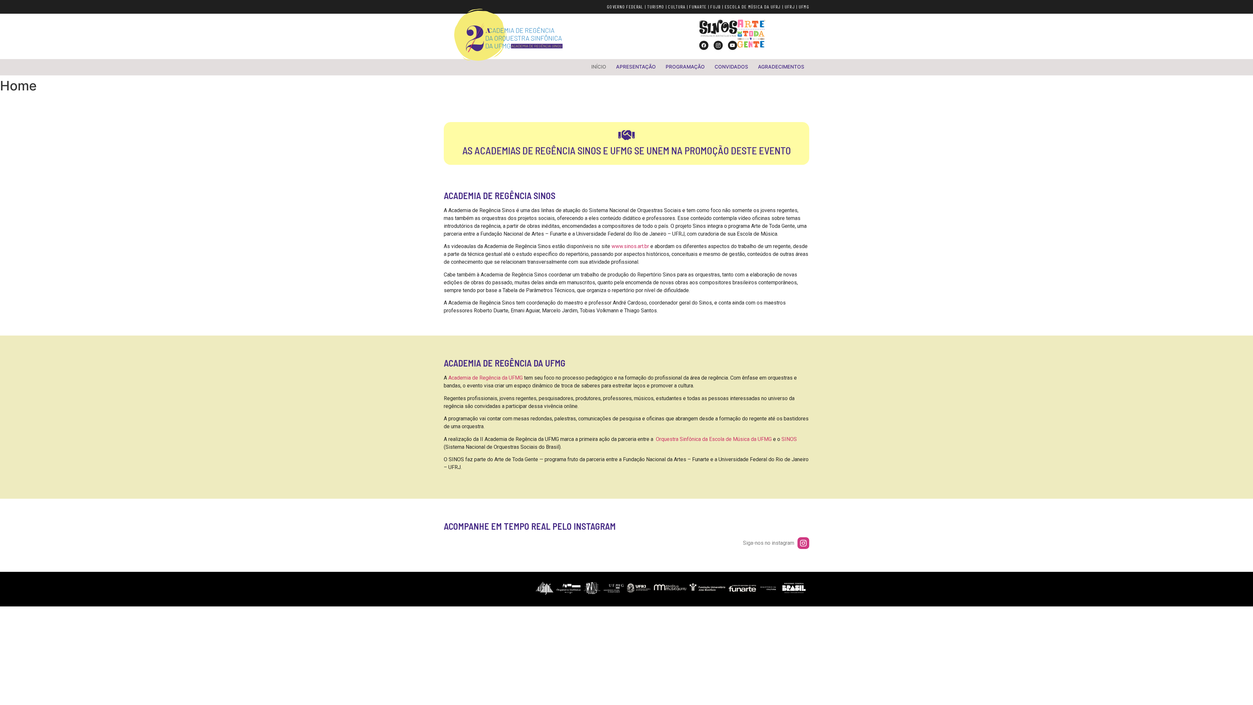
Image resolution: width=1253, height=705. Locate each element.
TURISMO (655, 6)
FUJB (715, 6)
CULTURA (676, 6)
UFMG (804, 6)
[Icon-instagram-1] (718, 45)
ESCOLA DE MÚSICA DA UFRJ (753, 6)
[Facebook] (703, 45)
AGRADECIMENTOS (781, 67)
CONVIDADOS (731, 67)
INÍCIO (598, 67)
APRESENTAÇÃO (636, 67)
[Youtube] (732, 45)
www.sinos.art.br (630, 246)
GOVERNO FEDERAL (625, 6)
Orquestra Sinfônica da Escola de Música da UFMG (714, 439)
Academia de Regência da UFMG (485, 378)
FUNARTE (697, 6)
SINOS (789, 439)
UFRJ (790, 6)
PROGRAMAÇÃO (685, 67)
